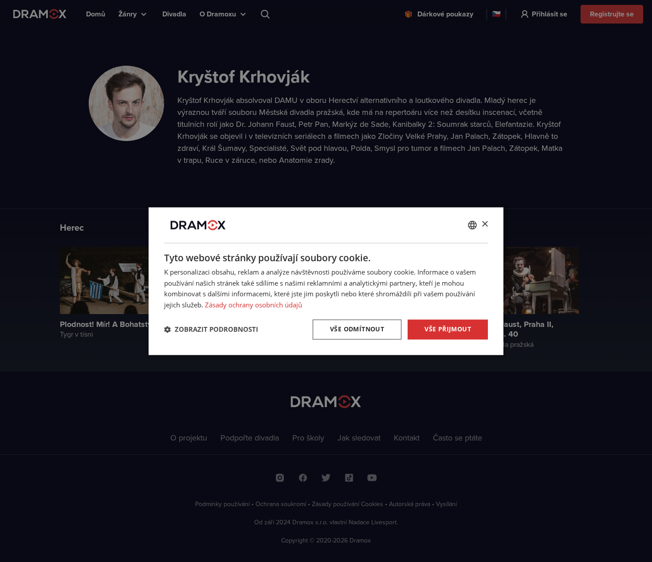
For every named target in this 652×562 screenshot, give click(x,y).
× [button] (484, 224)
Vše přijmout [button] (447, 329)
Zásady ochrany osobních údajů (253, 305)
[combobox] (472, 224)
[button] (211, 329)
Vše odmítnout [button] (357, 329)
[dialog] (326, 281)
